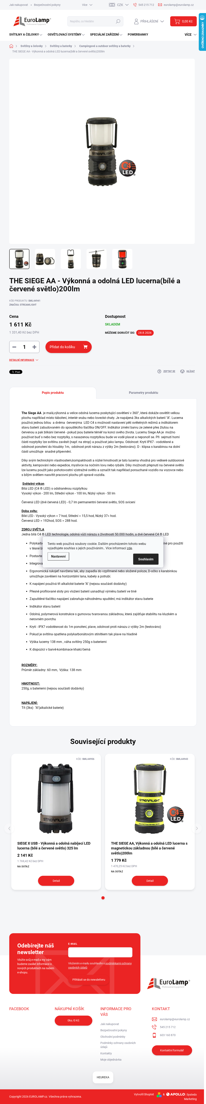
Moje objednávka (111, 1059)
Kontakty (106, 1053)
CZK (120, 5)
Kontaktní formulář (172, 1050)
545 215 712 (168, 1027)
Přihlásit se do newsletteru (88, 979)
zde (129, 548)
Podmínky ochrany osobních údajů (118, 1045)
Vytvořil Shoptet (144, 1094)
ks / (73, 1020)
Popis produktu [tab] (53, 393)
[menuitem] (26, 35)
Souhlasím (145, 559)
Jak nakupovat (18, 4)
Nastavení (58, 556)
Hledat (118, 21)
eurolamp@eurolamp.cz (175, 1019)
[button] (103, 898)
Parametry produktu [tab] (143, 393)
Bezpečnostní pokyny (47, 4)
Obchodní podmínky (112, 1036)
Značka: (22, 304)
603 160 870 (168, 1035)
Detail (56, 880)
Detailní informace (21, 360)
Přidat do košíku (62, 347)
